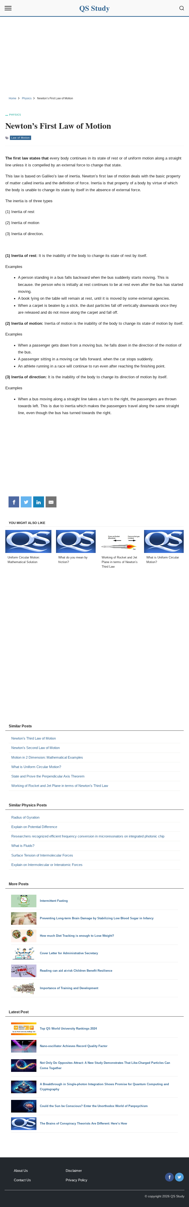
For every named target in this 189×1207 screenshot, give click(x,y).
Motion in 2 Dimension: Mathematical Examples (47, 757)
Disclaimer (74, 1171)
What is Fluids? (22, 846)
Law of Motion (20, 137)
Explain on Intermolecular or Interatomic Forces (47, 865)
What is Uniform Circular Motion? (36, 767)
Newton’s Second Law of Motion (35, 748)
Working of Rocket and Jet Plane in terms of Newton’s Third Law (59, 786)
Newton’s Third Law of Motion (33, 738)
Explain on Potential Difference (34, 827)
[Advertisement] (94, 56)
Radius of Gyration (25, 817)
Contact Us (22, 1180)
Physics (15, 114)
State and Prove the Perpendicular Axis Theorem (48, 776)
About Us (21, 1171)
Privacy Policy (76, 1180)
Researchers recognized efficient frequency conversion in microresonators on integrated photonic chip (87, 836)
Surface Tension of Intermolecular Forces (42, 855)
